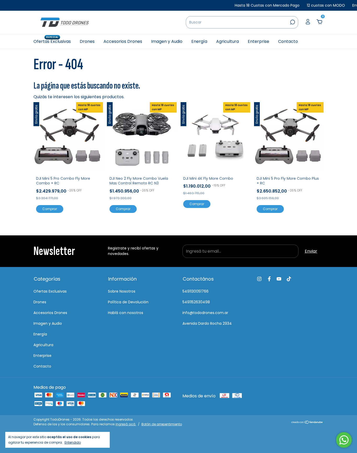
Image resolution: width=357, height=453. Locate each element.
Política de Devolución (128, 302)
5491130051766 (195, 291)
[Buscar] (292, 22)
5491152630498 (196, 302)
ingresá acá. (126, 424)
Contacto (288, 41)
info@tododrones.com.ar (205, 312)
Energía (199, 41)
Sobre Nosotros (121, 291)
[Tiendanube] (307, 423)
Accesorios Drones (122, 41)
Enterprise (258, 41)
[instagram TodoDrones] (259, 279)
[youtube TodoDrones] (279, 279)
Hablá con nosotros (125, 312)
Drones (87, 41)
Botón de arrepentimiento (161, 424)
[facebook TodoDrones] (269, 279)
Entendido (73, 442)
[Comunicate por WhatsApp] (344, 440)
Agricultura (227, 41)
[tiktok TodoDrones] (288, 279)
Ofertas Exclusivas (52, 41)
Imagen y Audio (166, 41)
